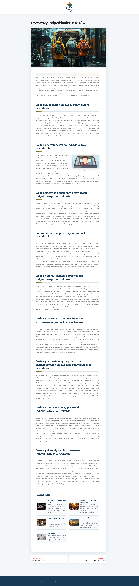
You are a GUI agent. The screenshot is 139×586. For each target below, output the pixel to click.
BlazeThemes (59, 581)
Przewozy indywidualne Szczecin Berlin (89, 501)
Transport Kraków (85, 517)
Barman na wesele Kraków (55, 518)
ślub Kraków (51, 533)
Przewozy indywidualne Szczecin (56, 501)
